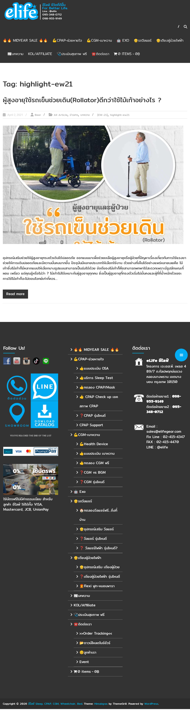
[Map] (17, 414)
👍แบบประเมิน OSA (94, 368)
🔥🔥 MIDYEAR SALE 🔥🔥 (25, 40)
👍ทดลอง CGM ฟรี (94, 463)
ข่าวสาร (74, 115)
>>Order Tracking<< (95, 633)
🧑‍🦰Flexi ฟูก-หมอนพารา (97, 586)
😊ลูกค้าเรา (87, 652)
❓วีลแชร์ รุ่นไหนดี (93, 538)
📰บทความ (15, 53)
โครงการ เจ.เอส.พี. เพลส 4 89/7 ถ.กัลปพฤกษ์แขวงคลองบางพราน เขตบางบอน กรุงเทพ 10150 (166, 374)
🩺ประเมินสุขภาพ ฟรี (72, 53)
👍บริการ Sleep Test (96, 377)
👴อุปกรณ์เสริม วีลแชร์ (96, 529)
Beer (38, 115)
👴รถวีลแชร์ (143, 40)
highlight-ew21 (120, 115)
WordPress (151, 703)
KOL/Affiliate (40, 53)
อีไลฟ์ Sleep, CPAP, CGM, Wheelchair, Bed (55, 703)
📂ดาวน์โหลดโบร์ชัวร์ (94, 642)
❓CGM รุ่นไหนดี (91, 482)
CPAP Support (91, 425)
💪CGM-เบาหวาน (99, 40)
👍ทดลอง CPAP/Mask (97, 387)
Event (84, 661)
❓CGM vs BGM (92, 472)
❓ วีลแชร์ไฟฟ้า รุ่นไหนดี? (98, 548)
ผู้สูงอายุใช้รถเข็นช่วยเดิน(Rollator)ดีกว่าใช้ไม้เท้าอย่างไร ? (82, 100)
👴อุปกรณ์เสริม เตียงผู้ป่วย (99, 567)
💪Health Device (93, 444)
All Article (60, 115)
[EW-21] (102, 115)
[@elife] (44, 387)
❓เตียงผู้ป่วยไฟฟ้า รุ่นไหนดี (99, 576)
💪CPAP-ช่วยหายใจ (67, 40)
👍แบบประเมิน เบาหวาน (96, 453)
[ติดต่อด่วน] (17, 387)
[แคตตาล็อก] (44, 414)
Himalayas (101, 703)
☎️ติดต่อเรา (100, 53)
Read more (15, 293)
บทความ (85, 115)
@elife (162, 447)
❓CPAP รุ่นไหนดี (92, 415)
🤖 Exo (123, 40)
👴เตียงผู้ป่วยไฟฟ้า (169, 40)
